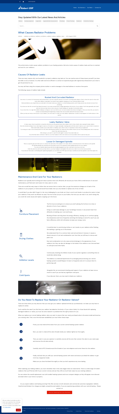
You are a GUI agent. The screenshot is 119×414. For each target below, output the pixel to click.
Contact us (98, 7)
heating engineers (29, 21)
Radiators (79, 21)
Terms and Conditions (89, 411)
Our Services (81, 7)
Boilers (20, 21)
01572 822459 (31, 1)
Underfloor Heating (88, 21)
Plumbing (62, 21)
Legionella (38, 21)
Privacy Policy (70, 411)
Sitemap (98, 411)
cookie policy (7, 407)
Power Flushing (70, 21)
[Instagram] (23, 1)
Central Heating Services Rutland (59, 392)
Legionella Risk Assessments (50, 21)
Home (75, 7)
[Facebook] (20, 1)
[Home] (25, 7)
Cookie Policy (79, 411)
